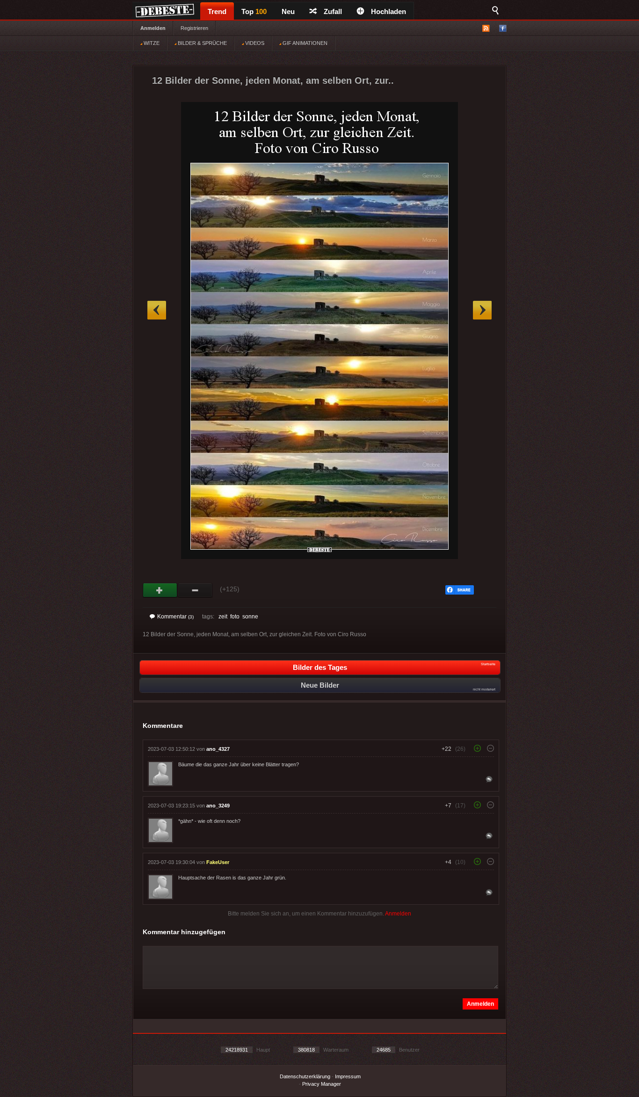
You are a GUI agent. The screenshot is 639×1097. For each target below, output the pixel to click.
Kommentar (175, 616)
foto (235, 616)
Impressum (348, 1076)
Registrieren (194, 28)
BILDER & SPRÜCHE (201, 43)
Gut (160, 590)
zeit (222, 616)
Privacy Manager (321, 1084)
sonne (250, 616)
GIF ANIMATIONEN (304, 43)
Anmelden (153, 28)
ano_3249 (218, 805)
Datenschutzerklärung (305, 1076)
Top (254, 11)
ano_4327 (218, 749)
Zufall (333, 11)
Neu (288, 11)
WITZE (151, 43)
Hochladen (388, 11)
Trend (217, 11)
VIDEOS (254, 43)
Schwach (195, 590)
